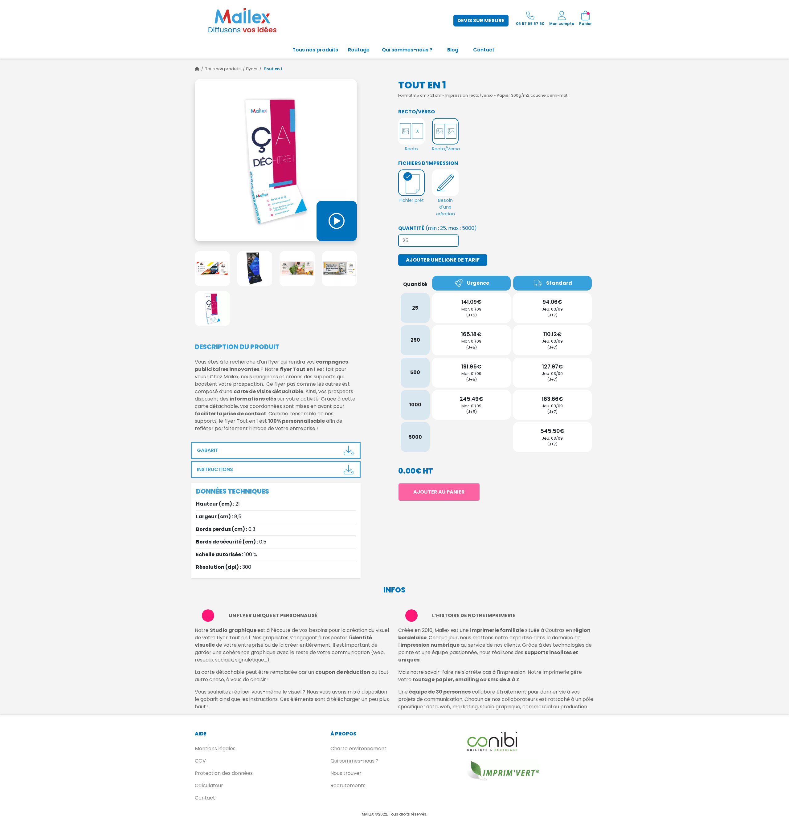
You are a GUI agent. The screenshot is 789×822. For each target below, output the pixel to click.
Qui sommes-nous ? (407, 49)
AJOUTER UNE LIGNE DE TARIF (443, 259)
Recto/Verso (445, 149)
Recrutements (348, 785)
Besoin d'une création (445, 207)
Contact (483, 49)
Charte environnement (358, 748)
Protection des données (224, 773)
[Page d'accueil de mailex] (197, 68)
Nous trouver (346, 773)
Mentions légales (215, 748)
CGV (200, 760)
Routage (359, 49)
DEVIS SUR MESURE (481, 20)
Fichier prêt (411, 200)
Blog (452, 49)
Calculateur (209, 785)
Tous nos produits (315, 49)
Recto (411, 149)
